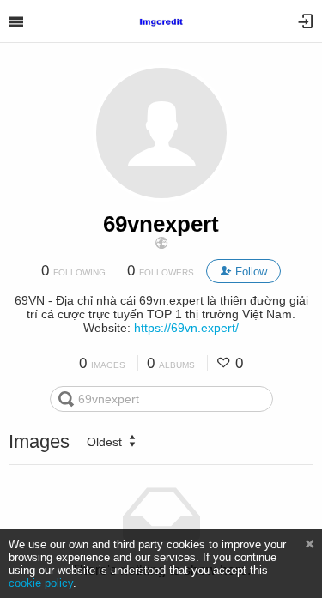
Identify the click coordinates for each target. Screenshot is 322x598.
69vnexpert (161, 224)
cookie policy (41, 583)
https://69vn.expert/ (186, 328)
